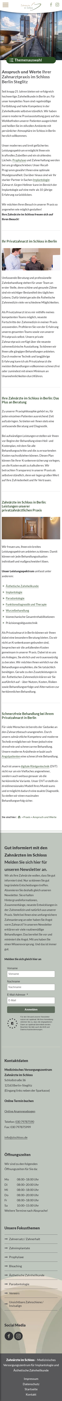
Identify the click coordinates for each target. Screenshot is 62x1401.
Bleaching (15, 1266)
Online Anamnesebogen (19, 1111)
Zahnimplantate (19, 1248)
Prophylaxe (19, 160)
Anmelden (31, 1009)
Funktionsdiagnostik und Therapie (26, 604)
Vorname (12, 968)
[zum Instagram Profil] (57, 5)
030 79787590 (24, 1121)
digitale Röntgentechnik (35, 766)
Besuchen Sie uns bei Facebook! (8, 1336)
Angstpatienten (11, 756)
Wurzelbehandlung (17, 610)
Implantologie (41, 180)
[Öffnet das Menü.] (5, 6)
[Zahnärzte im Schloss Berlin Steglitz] (31, 7)
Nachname (13, 981)
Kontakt (31, 1394)
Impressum (31, 1379)
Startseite (31, 1389)
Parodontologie (15, 598)
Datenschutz (31, 1384)
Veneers (14, 1293)
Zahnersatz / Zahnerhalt (24, 1239)
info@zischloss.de (15, 1137)
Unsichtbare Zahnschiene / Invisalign (26, 1304)
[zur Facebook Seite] (52, 5)
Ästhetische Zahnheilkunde (22, 586)
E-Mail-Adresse (16, 994)
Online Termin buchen (19, 1101)
